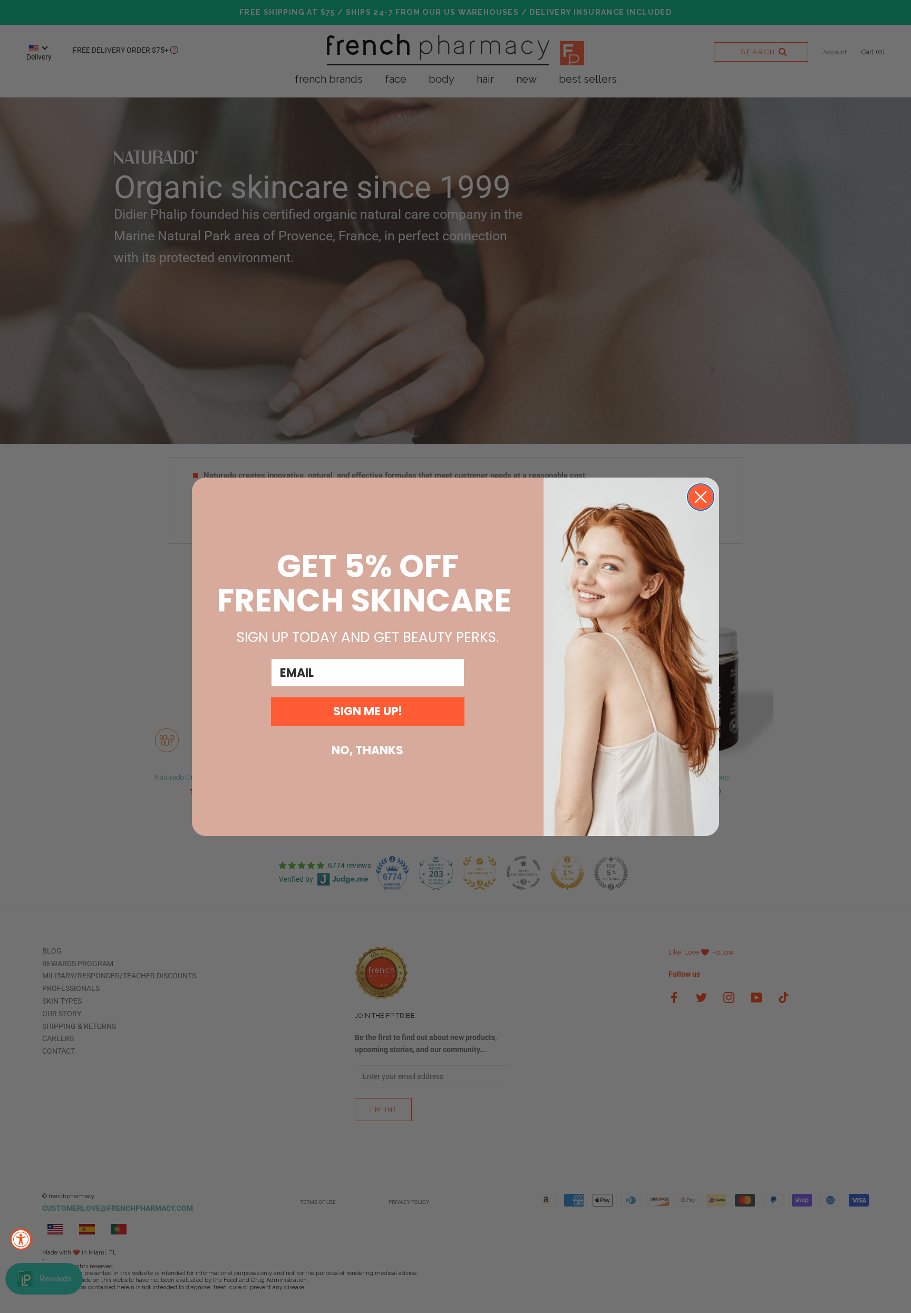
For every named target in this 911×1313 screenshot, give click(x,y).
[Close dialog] (700, 497)
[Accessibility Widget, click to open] (21, 1239)
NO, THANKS (367, 750)
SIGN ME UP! (367, 711)
